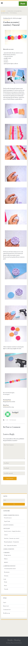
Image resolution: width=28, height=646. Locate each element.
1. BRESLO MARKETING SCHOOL (11, 515)
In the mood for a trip (8, 407)
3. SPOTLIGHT (6, 528)
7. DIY (6, 420)
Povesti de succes (8, 517)
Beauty (5, 582)
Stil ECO (6, 562)
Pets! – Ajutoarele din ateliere (10, 545)
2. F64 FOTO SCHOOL (8, 525)
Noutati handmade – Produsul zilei (11, 542)
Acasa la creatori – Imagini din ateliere (12, 531)
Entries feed (6, 606)
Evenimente (6, 572)
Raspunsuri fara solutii (9, 401)
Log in (4, 602)
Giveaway (6, 575)
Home (3, 11)
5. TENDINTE (6, 552)
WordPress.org (6, 613)
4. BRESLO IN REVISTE (8, 549)
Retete (5, 585)
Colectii (6, 534)
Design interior (7, 555)
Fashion (6, 558)
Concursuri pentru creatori (10, 568)
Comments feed (6, 609)
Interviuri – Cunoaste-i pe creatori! (11, 538)
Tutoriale (12, 420)
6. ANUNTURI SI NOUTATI (9, 566)
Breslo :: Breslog (14, 640)
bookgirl (19, 18)
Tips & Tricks (7, 521)
